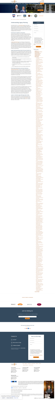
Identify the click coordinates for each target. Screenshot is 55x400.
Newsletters (26, 3)
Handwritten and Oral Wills (39, 62)
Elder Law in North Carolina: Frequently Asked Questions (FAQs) (39, 159)
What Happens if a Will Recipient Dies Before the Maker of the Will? (39, 104)
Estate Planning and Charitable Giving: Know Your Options (39, 182)
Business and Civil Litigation (38, 51)
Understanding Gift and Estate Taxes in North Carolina (39, 275)
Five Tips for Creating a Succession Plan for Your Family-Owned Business (39, 254)
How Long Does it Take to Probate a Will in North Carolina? (39, 282)
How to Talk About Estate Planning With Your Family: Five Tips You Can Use (39, 191)
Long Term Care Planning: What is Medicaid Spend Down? (39, 194)
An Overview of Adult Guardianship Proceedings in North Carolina (39, 211)
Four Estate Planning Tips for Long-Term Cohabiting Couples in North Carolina (39, 162)
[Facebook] (11, 381)
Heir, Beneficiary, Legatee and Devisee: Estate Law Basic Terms (39, 118)
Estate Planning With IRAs (39, 233)
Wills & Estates (18, 19)
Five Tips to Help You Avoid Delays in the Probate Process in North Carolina (39, 258)
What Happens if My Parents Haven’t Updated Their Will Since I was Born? (39, 69)
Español (38, 3)
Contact (26, 97)
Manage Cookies (24, 387)
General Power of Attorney (39, 61)
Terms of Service (40, 355)
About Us (15, 3)
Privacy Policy (34, 355)
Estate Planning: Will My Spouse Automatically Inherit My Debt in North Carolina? (39, 232)
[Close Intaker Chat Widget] (53, 381)
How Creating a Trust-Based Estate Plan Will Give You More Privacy (39, 271)
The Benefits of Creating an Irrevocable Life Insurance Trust (39, 101)
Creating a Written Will (39, 59)
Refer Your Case (34, 3)
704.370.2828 (42, 1)
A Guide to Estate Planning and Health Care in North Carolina (39, 209)
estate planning (21, 25)
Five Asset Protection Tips (39, 114)
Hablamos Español (41, 2)
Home (12, 3)
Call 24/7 (43, 0)
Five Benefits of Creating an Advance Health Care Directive (39, 239)
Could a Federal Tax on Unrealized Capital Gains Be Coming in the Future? (39, 157)
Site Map (37, 363)
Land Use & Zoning (37, 54)
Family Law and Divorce (38, 53)
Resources (30, 3)
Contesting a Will (38, 88)
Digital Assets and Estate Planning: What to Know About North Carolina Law (39, 228)
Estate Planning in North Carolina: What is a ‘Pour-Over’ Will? (39, 187)
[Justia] (16, 381)
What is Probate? (38, 73)
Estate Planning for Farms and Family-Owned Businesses (39, 133)
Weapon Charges (37, 291)
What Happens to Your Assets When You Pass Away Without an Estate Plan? (39, 82)
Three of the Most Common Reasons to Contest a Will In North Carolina (39, 200)
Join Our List (27, 318)
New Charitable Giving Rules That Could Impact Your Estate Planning (39, 120)
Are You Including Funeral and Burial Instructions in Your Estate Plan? (39, 216)
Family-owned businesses (15, 69)
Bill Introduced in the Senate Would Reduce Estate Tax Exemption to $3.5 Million (39, 220)
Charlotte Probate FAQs (39, 110)
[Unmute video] (44, 381)
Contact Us (42, 3)
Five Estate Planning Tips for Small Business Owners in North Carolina (39, 247)
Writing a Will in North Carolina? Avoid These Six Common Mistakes (39, 206)
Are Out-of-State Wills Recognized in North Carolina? (38, 174)
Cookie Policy (20, 387)
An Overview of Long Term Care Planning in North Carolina (39, 214)
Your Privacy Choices (15, 387)
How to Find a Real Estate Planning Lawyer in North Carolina (39, 277)
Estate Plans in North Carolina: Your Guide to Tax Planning (39, 235)
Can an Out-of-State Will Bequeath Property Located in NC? (39, 75)
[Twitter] (13, 381)
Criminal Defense (37, 52)
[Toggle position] (51, 381)
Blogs (23, 3)
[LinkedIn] (14, 381)
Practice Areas (19, 3)
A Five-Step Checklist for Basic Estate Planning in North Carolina (39, 152)
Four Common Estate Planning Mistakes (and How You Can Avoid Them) (39, 264)
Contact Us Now (38, 46)
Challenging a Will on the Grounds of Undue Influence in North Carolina (39, 154)
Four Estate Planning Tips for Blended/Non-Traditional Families (39, 267)
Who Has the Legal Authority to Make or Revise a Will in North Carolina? (39, 204)
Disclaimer (26, 363)
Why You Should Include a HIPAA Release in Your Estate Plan (39, 172)
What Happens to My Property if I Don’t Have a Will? (39, 71)
